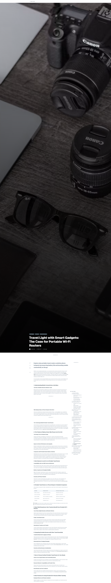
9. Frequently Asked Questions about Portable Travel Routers (76, 453)
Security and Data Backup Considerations (77, 434)
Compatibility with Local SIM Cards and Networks (77, 412)
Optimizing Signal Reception (77, 449)
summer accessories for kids (38, 523)
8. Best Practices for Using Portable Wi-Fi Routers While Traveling (77, 446)
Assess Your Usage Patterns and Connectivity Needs (77, 439)
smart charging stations (57, 544)
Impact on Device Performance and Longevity (77, 406)
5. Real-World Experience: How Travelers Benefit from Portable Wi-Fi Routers (77, 420)
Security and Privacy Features (77, 415)
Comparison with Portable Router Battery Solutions (77, 408)
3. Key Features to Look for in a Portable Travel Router (76, 410)
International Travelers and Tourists (77, 426)
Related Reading (75, 454)
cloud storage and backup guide (61, 551)
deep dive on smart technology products (49, 429)
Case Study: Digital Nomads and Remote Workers (77, 422)
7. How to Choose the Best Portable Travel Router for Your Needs (76, 436)
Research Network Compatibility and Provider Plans (77, 441)
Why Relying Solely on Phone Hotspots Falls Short (77, 397)
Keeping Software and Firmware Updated (76, 448)
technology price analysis (59, 458)
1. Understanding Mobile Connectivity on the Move (75, 393)
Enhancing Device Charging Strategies (77, 432)
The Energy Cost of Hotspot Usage (77, 404)
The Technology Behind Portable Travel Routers (76, 399)
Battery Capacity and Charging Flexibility (76, 414)
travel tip (46, 378)
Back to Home (33, 1)
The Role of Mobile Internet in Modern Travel (77, 395)
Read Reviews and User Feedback (77, 444)
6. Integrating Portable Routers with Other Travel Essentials (77, 428)
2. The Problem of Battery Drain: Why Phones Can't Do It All (76, 402)
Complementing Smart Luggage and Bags (76, 430)
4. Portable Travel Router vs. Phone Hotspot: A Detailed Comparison (77, 417)
